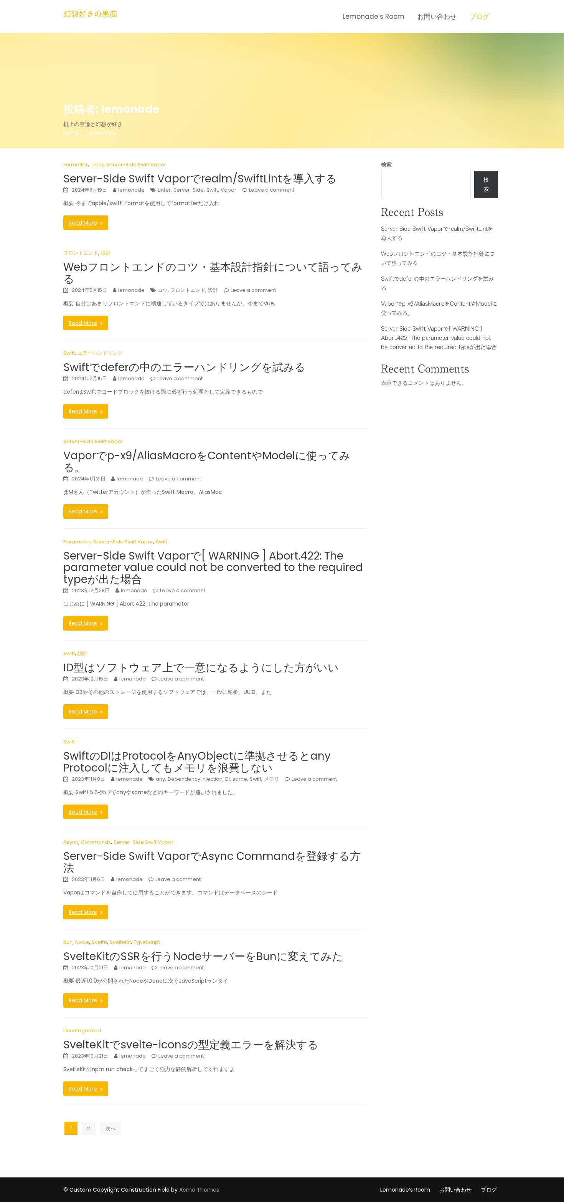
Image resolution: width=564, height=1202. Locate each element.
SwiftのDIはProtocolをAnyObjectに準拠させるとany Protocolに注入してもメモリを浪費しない (197, 761)
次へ (110, 1128)
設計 (106, 253)
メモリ (271, 779)
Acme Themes (199, 1190)
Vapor (228, 190)
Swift (212, 190)
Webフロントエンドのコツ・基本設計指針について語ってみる (213, 273)
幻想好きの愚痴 (90, 14)
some (240, 779)
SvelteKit (120, 942)
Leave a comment (271, 190)
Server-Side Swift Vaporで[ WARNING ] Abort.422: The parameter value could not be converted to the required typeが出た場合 (213, 567)
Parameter (77, 541)
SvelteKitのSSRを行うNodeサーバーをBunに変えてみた (203, 956)
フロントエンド (80, 253)
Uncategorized (82, 1030)
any (160, 779)
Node (82, 942)
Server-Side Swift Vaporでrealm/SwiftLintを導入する (200, 178)
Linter (97, 164)
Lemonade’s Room (373, 16)
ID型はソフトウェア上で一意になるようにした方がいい (201, 667)
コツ (163, 290)
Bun (68, 942)
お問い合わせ (437, 16)
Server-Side (188, 190)
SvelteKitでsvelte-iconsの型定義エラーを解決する (190, 1044)
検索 (386, 164)
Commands (96, 842)
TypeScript (147, 942)
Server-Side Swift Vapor (136, 164)
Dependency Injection (195, 779)
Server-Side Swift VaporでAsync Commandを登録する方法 (212, 862)
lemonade (131, 190)
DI (227, 779)
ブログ (479, 16)
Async (70, 842)
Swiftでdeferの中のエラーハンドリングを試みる (184, 367)
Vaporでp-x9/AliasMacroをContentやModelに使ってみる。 (206, 461)
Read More (83, 223)
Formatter (75, 164)
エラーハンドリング (100, 353)
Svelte (99, 942)
